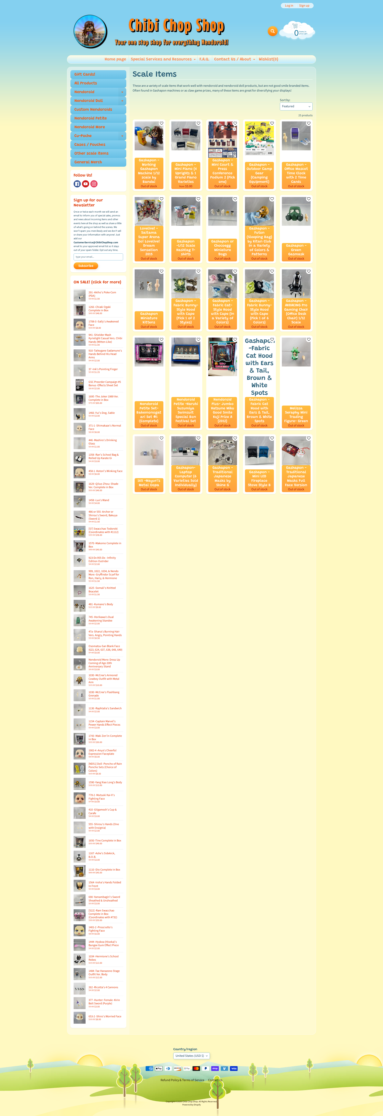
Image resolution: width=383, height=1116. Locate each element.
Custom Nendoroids (93, 110)
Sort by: (285, 100)
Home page (115, 59)
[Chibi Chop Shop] (150, 31)
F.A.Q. (204, 59)
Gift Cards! (84, 75)
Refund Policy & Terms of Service (182, 1080)
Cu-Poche (100, 137)
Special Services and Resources (164, 60)
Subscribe (85, 266)
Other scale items (91, 154)
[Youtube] (85, 183)
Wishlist (268, 59)
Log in (289, 5)
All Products (85, 83)
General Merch (88, 162)
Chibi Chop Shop (190, 1101)
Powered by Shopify (191, 1104)
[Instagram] (94, 183)
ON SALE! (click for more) (97, 282)
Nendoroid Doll (100, 102)
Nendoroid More (89, 127)
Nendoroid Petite (90, 118)
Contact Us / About (235, 60)
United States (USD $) (190, 1056)
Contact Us (215, 1080)
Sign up (304, 5)
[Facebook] (77, 183)
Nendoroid (100, 93)
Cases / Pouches (89, 145)
